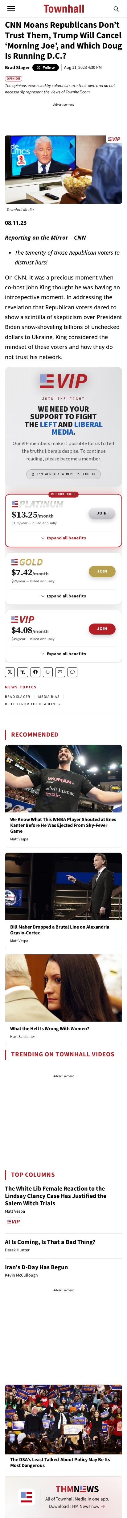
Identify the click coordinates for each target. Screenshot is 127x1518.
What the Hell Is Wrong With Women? (49, 1028)
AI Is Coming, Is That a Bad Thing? (50, 1242)
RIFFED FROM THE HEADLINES (32, 704)
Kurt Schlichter (22, 1036)
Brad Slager (17, 67)
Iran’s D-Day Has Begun (36, 1267)
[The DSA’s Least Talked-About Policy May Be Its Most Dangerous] (63, 1419)
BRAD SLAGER (17, 696)
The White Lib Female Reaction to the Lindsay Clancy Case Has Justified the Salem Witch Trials (55, 1196)
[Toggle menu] (11, 8)
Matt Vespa (19, 839)
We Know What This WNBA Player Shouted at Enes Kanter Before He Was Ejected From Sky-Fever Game (63, 825)
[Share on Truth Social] (22, 672)
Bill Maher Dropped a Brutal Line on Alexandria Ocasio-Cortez (59, 930)
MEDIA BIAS (48, 696)
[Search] (116, 8)
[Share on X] (10, 672)
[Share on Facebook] (35, 672)
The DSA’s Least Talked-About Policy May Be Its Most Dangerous (60, 1463)
